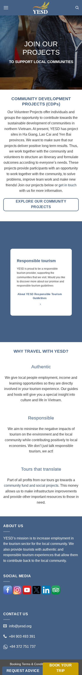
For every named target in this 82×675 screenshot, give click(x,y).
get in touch (68, 185)
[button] (6, 7)
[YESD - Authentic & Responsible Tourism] (41, 8)
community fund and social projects (31, 485)
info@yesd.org (20, 626)
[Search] (77, 8)
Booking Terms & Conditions (29, 664)
